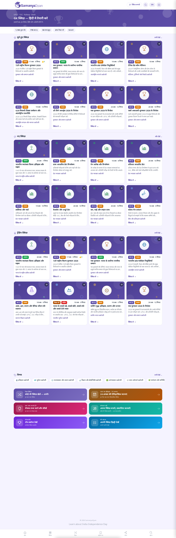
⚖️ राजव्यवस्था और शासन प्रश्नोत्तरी (62, 380)
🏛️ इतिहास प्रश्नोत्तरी (22, 380)
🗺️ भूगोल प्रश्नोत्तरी (40, 380)
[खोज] (145, 4)
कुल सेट (21, 30)
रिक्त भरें (59, 30)
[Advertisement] (88, 352)
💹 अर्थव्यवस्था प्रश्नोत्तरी (114, 380)
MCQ (34, 30)
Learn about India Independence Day (88, 524)
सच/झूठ (46, 30)
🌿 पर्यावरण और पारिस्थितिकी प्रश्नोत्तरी (161, 380)
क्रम (71, 30)
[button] (46, 44)
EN (152, 5)
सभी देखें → (158, 38)
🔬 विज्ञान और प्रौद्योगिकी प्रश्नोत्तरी (90, 380)
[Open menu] (158, 4)
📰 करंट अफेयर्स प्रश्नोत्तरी (135, 380)
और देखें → (158, 137)
